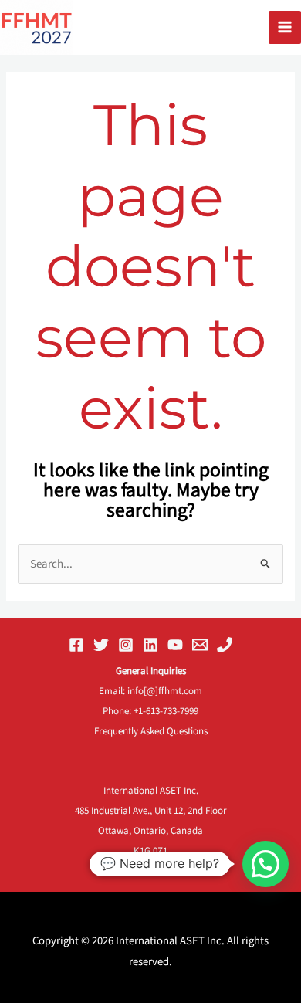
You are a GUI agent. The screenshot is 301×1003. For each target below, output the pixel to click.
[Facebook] (76, 644)
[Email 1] (200, 644)
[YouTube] (175, 644)
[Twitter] (101, 644)
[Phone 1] (224, 644)
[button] (265, 864)
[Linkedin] (150, 644)
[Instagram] (126, 644)
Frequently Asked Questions (151, 731)
